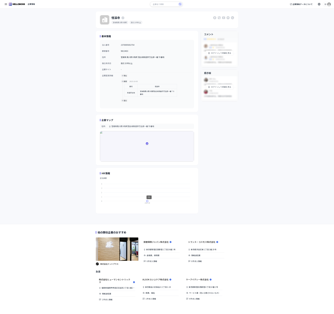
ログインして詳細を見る (221, 53)
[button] (147, 144)
